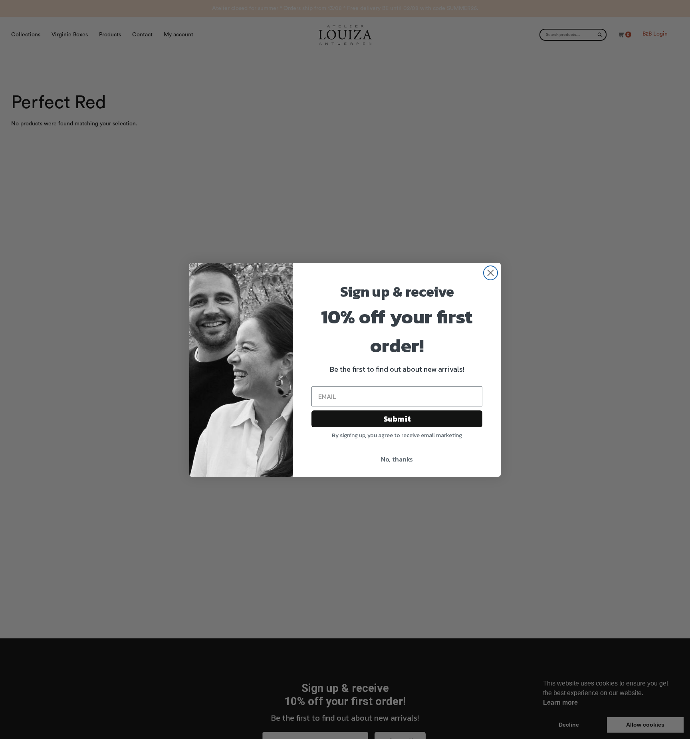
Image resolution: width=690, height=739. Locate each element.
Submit (397, 419)
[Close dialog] (491, 273)
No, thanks (397, 459)
